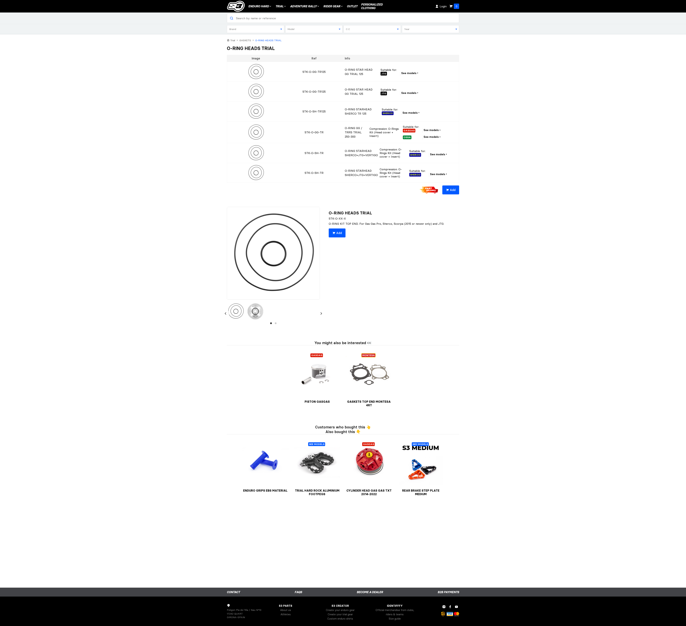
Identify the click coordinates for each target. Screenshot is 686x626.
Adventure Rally (303, 6)
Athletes (285, 614)
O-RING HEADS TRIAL (268, 40)
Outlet (352, 6)
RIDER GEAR (331, 6)
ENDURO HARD (258, 6)
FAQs (298, 592)
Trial (279, 6)
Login (443, 6)
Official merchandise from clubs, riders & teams (395, 612)
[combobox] (255, 29)
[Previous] (225, 313)
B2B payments (448, 592)
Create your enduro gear (340, 610)
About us (285, 610)
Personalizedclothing (372, 6)
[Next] (321, 313)
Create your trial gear (340, 614)
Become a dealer (370, 592)
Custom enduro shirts (340, 618)
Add (453, 190)
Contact (233, 592)
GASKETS (245, 40)
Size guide (395, 618)
